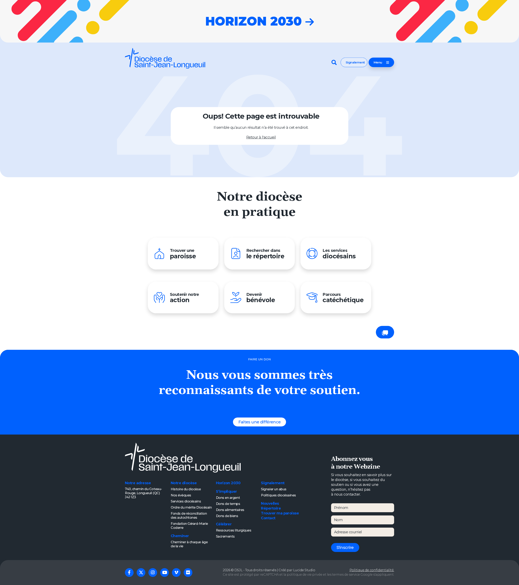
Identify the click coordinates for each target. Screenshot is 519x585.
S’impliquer (226, 491)
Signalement (355, 62)
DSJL (238, 570)
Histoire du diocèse (186, 489)
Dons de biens (227, 516)
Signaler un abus (273, 489)
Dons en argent (228, 498)
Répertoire (271, 508)
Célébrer (224, 524)
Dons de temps (228, 504)
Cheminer (180, 536)
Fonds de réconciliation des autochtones (189, 516)
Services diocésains (186, 501)
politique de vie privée (304, 574)
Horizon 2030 (228, 483)
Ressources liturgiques (233, 530)
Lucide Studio (304, 570)
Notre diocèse (184, 483)
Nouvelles (270, 503)
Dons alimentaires (230, 510)
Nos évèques (181, 495)
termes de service (346, 574)
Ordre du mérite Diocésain (191, 507)
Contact (268, 518)
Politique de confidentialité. (372, 570)
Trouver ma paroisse (280, 513)
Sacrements (225, 536)
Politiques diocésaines (278, 495)
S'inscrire (345, 547)
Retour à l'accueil (261, 137)
